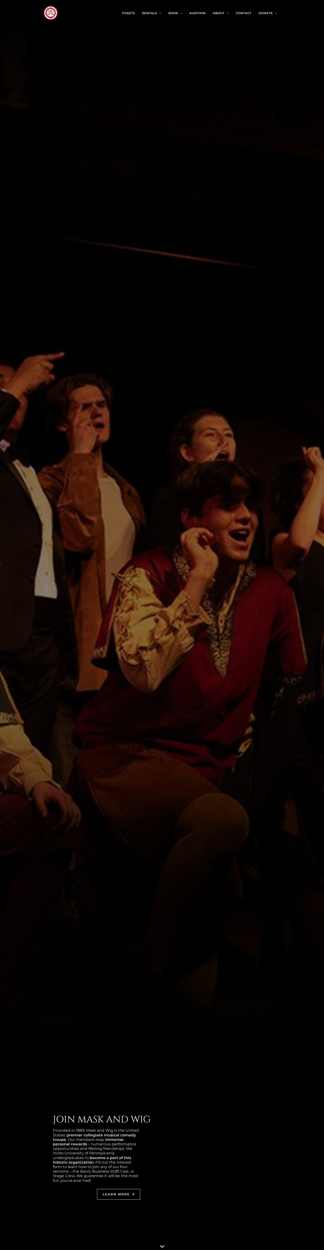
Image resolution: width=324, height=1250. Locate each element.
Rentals (149, 13)
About (218, 13)
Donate (266, 13)
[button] (159, 13)
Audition (197, 13)
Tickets (128, 13)
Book (173, 13)
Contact (243, 13)
